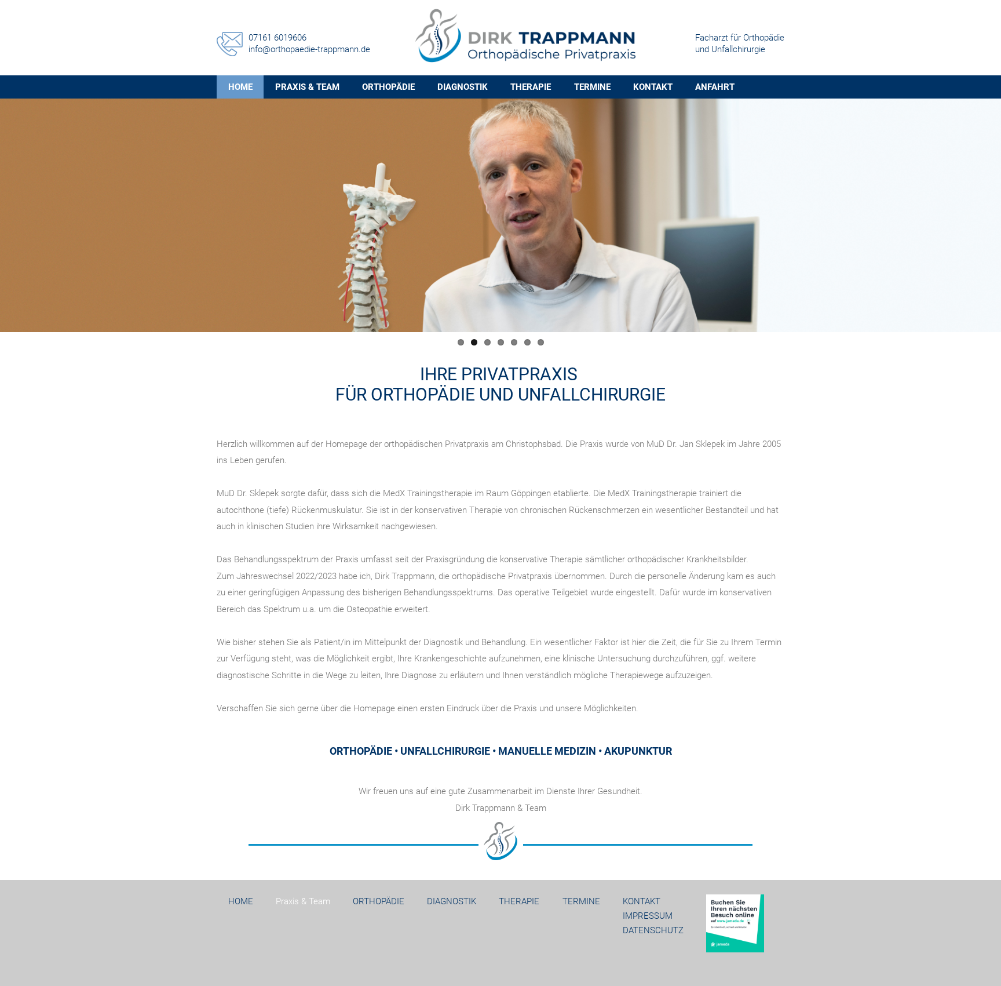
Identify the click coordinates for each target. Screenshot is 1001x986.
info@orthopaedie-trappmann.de (309, 49)
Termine (592, 87)
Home (240, 901)
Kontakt (653, 87)
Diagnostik (462, 87)
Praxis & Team (307, 87)
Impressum (648, 916)
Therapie (530, 87)
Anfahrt (715, 87)
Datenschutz (653, 930)
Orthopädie (388, 87)
